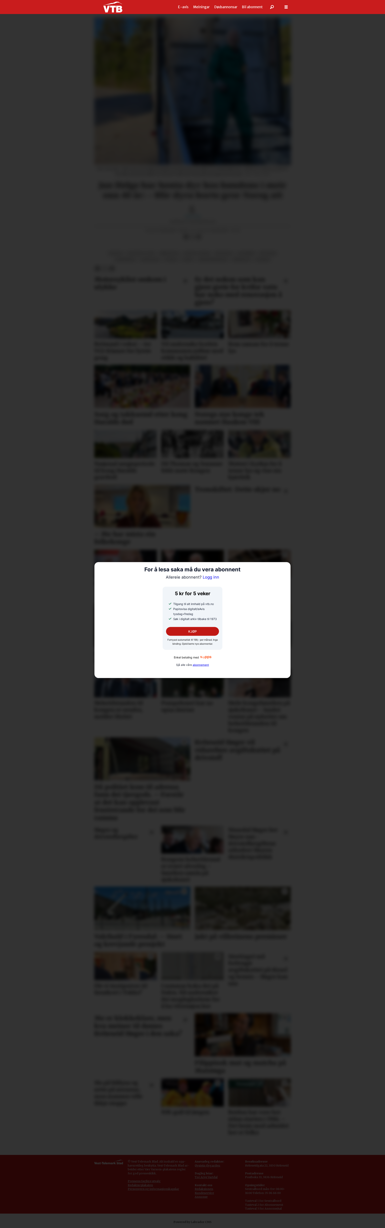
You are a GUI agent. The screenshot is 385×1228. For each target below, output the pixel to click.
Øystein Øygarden (207, 1165)
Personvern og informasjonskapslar (153, 1189)
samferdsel (125, 259)
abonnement (201, 664)
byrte (188, 259)
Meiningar (201, 7)
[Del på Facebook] (186, 237)
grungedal (150, 259)
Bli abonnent (252, 7)
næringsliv (169, 253)
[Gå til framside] (112, 7)
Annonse (201, 1197)
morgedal (224, 253)
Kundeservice (204, 1193)
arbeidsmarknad (213, 259)
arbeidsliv (242, 259)
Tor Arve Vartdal (206, 1177)
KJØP (192, 631)
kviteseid (268, 253)
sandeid (263, 259)
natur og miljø (197, 253)
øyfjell (171, 259)
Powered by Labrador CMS (192, 1222)
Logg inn (192, 577)
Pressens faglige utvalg (144, 1181)
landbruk (246, 253)
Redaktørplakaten (140, 1185)
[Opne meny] (286, 7)
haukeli (115, 253)
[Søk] (272, 7)
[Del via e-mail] (199, 237)
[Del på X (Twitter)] (192, 237)
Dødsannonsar (225, 7)
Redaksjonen (204, 1189)
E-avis (183, 7)
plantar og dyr (140, 253)
